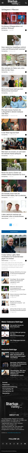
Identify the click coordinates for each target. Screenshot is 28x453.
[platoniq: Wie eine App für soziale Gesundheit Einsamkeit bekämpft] (5, 310)
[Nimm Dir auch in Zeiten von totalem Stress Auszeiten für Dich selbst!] (14, 165)
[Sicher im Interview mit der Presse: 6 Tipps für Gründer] (5, 296)
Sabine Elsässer (4, 115)
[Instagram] (6, 443)
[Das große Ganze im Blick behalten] (5, 327)
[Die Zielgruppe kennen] (5, 342)
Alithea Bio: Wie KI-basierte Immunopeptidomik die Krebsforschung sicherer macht (17, 288)
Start (2, 7)
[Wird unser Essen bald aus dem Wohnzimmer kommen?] (14, 81)
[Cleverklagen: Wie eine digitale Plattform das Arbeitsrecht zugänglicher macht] (5, 281)
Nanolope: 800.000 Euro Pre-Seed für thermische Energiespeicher (18, 364)
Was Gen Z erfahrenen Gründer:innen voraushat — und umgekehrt (17, 303)
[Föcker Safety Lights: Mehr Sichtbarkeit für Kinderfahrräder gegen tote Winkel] (14, 244)
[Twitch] (17, 443)
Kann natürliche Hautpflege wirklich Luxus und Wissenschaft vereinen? (13, 48)
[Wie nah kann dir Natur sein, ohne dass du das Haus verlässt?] (14, 60)
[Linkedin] (10, 443)
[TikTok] (14, 443)
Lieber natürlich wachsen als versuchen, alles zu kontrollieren (12, 215)
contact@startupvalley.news (14, 432)
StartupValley (4, 30)
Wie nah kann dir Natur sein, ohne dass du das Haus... (12, 69)
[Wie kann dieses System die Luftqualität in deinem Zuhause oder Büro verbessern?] (14, 102)
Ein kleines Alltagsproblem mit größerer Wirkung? (12, 27)
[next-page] (17, 225)
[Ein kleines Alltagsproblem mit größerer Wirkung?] (14, 18)
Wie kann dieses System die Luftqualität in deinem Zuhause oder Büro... (12, 112)
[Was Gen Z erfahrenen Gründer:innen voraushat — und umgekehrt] (5, 303)
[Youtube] (25, 443)
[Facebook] (2, 443)
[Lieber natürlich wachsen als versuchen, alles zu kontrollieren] (14, 206)
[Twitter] (21, 443)
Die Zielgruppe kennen (17, 340)
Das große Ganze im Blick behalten (17, 326)
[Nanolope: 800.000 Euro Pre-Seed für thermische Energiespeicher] (5, 273)
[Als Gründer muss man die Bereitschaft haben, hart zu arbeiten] (14, 186)
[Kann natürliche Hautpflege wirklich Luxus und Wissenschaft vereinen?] (14, 39)
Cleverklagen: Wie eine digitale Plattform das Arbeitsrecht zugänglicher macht (17, 281)
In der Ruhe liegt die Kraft (10, 133)
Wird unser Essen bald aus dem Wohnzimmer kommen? (12, 90)
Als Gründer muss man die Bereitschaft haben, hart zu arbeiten (13, 194)
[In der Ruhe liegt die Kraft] (14, 125)
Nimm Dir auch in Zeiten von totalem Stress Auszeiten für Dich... (13, 173)
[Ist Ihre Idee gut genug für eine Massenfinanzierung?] (5, 334)
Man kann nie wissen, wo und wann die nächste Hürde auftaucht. (13, 153)
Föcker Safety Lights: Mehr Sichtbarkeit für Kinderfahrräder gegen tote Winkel (12, 256)
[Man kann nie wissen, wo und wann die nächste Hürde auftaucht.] (14, 144)
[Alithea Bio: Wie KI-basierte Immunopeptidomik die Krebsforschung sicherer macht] (5, 288)
